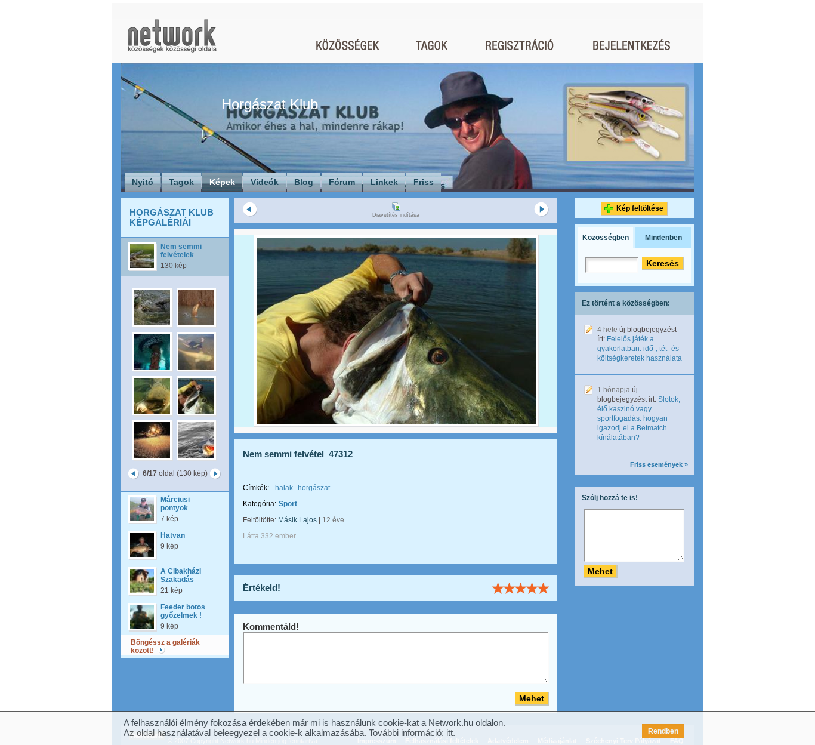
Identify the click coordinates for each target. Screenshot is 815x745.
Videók (265, 182)
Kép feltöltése (639, 208)
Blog (303, 182)
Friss (423, 182)
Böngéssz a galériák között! (165, 646)
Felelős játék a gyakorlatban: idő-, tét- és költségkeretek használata (639, 348)
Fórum (342, 182)
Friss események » (659, 464)
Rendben (663, 731)
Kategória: (259, 504)
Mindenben (663, 237)
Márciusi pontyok (175, 503)
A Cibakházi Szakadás (180, 575)
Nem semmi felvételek (181, 250)
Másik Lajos (297, 520)
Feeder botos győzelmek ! (182, 611)
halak (284, 488)
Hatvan (172, 535)
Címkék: (256, 488)
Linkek (384, 182)
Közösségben (605, 237)
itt (449, 733)
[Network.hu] (172, 41)
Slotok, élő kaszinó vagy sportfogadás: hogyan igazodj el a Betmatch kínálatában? (638, 418)
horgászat (314, 488)
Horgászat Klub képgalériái (171, 217)
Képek (222, 182)
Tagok (181, 182)
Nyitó (142, 182)
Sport (288, 504)
